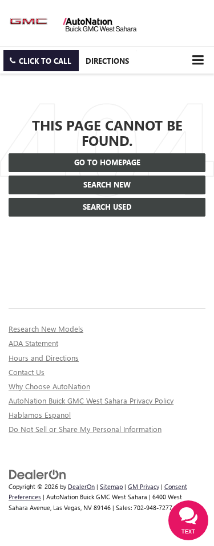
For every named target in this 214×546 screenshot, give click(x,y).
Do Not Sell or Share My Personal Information (85, 429)
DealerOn (81, 486)
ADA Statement (33, 343)
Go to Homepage (107, 162)
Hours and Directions (44, 357)
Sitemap (111, 486)
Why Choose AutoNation (49, 386)
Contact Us (27, 372)
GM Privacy (143, 486)
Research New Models (46, 328)
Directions (107, 61)
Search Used (107, 206)
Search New (107, 184)
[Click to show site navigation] (197, 60)
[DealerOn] (38, 473)
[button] (41, 60)
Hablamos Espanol (40, 414)
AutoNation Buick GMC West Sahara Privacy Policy (91, 400)
